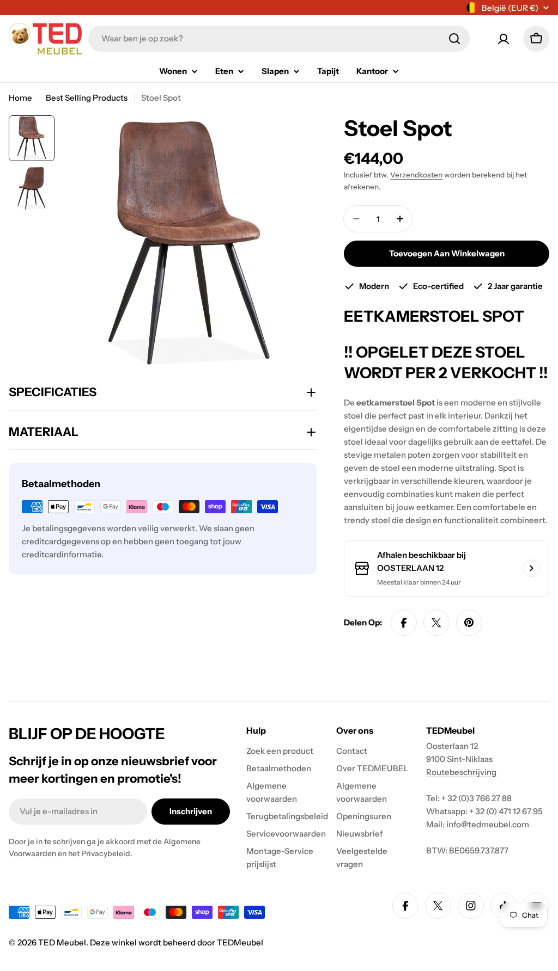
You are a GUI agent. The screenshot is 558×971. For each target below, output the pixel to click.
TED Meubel (62, 942)
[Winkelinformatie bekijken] (531, 568)
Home (20, 98)
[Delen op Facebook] (404, 623)
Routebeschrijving (461, 772)
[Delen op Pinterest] (469, 623)
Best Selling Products (87, 98)
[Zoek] (454, 38)
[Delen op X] (436, 623)
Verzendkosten (416, 174)
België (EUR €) (510, 8)
